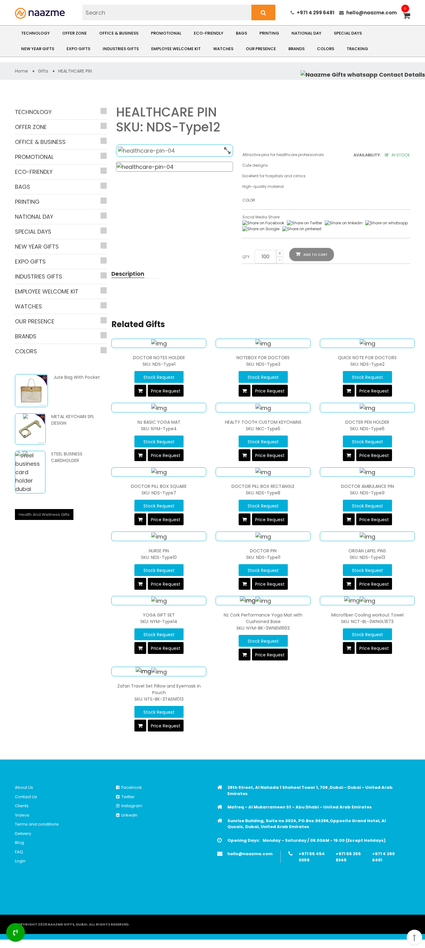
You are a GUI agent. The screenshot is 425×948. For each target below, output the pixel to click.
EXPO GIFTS (78, 49)
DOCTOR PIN (263, 551)
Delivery (23, 833)
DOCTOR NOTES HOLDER (159, 358)
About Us (24, 787)
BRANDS (296, 49)
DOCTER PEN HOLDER (367, 422)
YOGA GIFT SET (159, 615)
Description (127, 274)
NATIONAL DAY (306, 33)
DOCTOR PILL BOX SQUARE (159, 486)
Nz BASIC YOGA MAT (159, 422)
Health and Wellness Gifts (44, 514)
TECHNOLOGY (35, 33)
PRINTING (269, 33)
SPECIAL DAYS (348, 33)
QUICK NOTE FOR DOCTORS (367, 358)
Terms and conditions (37, 824)
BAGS (241, 33)
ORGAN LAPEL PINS (367, 551)
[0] (406, 16)
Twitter (127, 797)
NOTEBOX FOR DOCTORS (263, 358)
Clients (22, 806)
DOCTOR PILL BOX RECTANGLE (263, 486)
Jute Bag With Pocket (77, 377)
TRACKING (357, 49)
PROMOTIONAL (166, 33)
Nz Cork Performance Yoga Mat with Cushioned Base (263, 618)
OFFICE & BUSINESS (118, 33)
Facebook (130, 787)
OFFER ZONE (74, 33)
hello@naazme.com (371, 12)
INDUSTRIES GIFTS (121, 49)
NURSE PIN (159, 551)
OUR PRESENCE (261, 49)
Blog (19, 843)
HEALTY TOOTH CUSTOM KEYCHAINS (263, 422)
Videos (22, 815)
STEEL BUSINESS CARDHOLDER (66, 457)
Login (20, 861)
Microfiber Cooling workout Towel (367, 615)
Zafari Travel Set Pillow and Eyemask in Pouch (159, 689)
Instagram (130, 806)
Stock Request (159, 377)
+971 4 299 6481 (315, 12)
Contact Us (26, 797)
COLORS (325, 49)
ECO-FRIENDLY (208, 33)
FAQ (19, 852)
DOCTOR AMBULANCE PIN (367, 486)
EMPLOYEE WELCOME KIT (176, 49)
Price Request (165, 391)
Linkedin (128, 815)
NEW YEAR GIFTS (37, 49)
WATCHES (223, 49)
